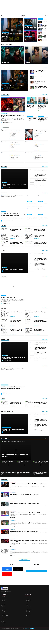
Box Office (4, 166)
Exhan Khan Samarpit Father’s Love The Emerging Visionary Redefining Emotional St (40, 312)
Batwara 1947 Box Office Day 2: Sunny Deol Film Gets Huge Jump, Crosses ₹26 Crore (41, 170)
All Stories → (45, 94)
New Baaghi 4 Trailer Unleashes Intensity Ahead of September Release (39, 230)
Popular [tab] (45, 19)
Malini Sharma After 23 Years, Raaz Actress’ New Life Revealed (15, 455)
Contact (2, 621)
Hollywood (4, 193)
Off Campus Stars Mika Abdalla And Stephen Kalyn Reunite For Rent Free (43, 204)
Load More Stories (24, 559)
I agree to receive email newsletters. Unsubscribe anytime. (34, 572)
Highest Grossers (4, 611)
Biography (3, 597)
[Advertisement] (7, 7)
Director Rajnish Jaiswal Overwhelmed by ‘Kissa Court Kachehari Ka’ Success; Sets (39, 330)
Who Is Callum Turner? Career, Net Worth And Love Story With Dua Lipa (32, 204)
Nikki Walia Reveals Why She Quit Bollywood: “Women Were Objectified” (25, 512)
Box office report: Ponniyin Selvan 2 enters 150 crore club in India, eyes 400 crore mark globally (12, 387)
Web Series (27, 615)
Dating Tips (4, 277)
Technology (27, 610)
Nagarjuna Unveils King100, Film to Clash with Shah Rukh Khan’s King (44, 40)
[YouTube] (6, 591)
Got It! (32, 628)
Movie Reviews (5, 127)
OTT (26, 602)
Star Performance (6, 366)
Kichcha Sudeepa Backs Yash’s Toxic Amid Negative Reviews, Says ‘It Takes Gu (30, 38)
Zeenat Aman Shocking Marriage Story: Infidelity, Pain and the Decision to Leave (26, 522)
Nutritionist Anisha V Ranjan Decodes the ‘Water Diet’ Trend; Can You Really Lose (16, 312)
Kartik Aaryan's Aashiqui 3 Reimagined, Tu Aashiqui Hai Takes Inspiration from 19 (41, 425)
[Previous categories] (2, 55)
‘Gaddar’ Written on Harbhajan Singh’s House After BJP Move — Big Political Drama (40, 269)
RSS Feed (3, 623)
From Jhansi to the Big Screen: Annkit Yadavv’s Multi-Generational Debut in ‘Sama (40, 321)
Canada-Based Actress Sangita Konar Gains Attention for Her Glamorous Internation (15, 321)
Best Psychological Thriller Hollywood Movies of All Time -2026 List (42, 218)
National (27, 601)
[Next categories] (47, 55)
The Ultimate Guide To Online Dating (9, 297)
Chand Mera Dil (36, 153)
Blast (35, 142)
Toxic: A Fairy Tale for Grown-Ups (16, 130)
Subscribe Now (36, 570)
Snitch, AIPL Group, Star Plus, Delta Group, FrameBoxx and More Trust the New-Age (16, 330)
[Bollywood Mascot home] (23, 16)
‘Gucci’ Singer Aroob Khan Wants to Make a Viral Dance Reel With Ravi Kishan (42, 119)
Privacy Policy (27, 628)
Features (2, 610)
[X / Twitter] (4, 591)
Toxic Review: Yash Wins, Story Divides (23, 472)
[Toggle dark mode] (47, 16)
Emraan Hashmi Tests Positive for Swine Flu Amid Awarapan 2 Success (30, 27)
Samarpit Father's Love (14, 142)
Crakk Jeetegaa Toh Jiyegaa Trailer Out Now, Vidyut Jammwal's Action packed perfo (16, 243)
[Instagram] (8, 591)
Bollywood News (28, 25)
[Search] (45, 16)
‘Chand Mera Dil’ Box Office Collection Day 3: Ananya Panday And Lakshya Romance (40, 185)
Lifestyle (3, 308)
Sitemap (2, 625)
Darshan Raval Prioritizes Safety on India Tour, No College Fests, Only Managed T (40, 403)
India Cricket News (4, 615)
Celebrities (4, 250)
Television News (28, 611)
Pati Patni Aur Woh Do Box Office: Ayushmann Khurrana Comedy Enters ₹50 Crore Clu (40, 180)
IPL (26, 596)
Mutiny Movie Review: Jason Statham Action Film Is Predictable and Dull (40, 131)
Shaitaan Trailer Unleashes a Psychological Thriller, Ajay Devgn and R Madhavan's (16, 236)
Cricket (2, 605)
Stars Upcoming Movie (7, 411)
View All (46, 438)
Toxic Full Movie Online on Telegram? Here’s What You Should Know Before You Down (13, 86)
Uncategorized (28, 614)
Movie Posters (5, 339)
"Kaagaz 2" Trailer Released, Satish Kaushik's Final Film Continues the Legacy (40, 236)
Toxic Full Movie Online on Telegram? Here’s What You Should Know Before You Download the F (12, 35)
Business (2, 601)
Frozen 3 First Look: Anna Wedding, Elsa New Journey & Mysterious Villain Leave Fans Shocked (13, 214)
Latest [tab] (40, 19)
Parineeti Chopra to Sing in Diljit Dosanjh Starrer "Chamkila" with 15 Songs (16, 403)
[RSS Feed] (10, 591)
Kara (10, 153)
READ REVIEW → (13, 139)
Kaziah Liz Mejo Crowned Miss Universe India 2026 (12, 269)
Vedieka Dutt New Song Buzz (31, 118)
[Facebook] (2, 591)
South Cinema (28, 606)
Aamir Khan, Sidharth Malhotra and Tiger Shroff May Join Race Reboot (24, 494)
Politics (27, 604)
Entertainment (5, 94)
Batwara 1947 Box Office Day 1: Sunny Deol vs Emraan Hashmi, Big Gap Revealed (40, 175)
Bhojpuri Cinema (4, 596)
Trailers (3, 225)
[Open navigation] (1, 16)
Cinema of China (4, 604)
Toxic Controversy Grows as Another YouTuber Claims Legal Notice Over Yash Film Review (28, 551)
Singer (2, 398)
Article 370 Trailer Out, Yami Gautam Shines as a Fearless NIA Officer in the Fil (40, 243)
